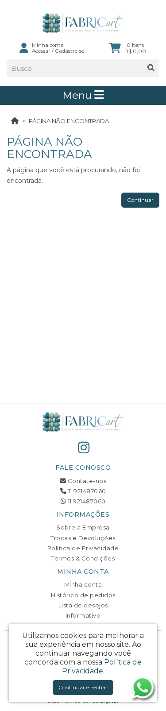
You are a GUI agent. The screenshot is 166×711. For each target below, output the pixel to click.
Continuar (140, 200)
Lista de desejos (83, 605)
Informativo (83, 615)
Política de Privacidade (83, 548)
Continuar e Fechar (83, 687)
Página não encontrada (69, 120)
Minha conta (83, 584)
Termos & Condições (83, 558)
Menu (78, 95)
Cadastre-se (69, 51)
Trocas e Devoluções (83, 537)
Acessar (41, 51)
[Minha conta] (23, 48)
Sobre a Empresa (83, 527)
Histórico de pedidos (83, 595)
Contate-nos (86, 480)
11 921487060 (86, 491)
